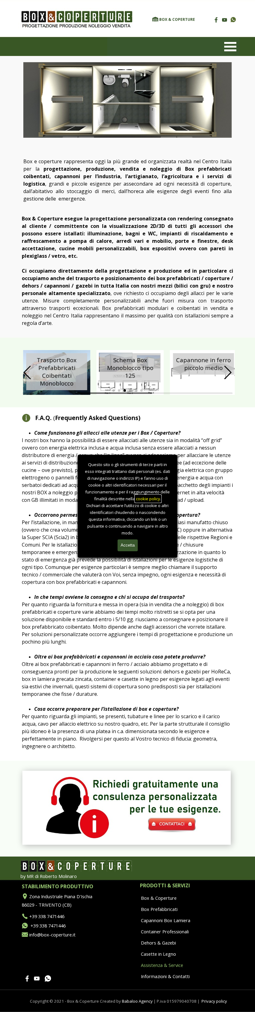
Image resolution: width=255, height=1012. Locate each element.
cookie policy (148, 498)
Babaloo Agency (137, 1001)
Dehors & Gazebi (158, 943)
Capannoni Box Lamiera (165, 920)
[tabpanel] (180, 19)
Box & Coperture (159, 898)
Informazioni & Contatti (165, 976)
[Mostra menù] (230, 46)
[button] (233, 20)
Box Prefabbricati (159, 909)
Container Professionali (165, 931)
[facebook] (216, 20)
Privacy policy (214, 1001)
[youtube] (224, 20)
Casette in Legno (158, 954)
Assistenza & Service (162, 965)
